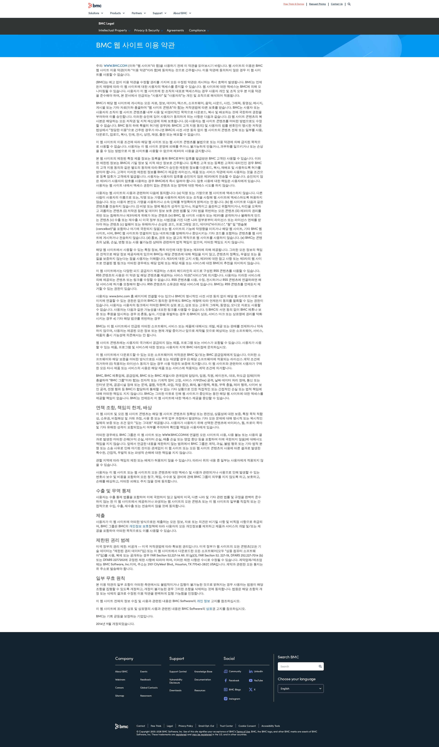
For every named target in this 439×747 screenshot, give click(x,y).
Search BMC (288, 656)
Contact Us (337, 3)
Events (143, 671)
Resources (199, 690)
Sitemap (119, 695)
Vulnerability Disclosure (175, 681)
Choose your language (296, 678)
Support (157, 13)
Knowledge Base (203, 671)
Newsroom (146, 695)
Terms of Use (243, 731)
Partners (137, 13)
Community (235, 671)
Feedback (145, 679)
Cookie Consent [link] (247, 725)
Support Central (178, 671)
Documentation (202, 679)
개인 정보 (203, 601)
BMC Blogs (235, 689)
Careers (119, 687)
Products (115, 13)
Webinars (120, 679)
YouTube (258, 680)
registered (181, 734)
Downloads (175, 690)
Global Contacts (149, 687)
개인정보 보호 (139, 526)
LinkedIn (258, 671)
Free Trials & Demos (293, 3)
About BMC (180, 13)
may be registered (202, 734)
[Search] (349, 4)
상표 (209, 609)
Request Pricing (317, 3)
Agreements (175, 30)
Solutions (93, 13)
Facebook (234, 680)
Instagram (234, 698)
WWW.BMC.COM (115, 65)
